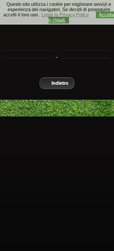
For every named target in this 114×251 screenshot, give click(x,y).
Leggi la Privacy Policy (65, 14)
